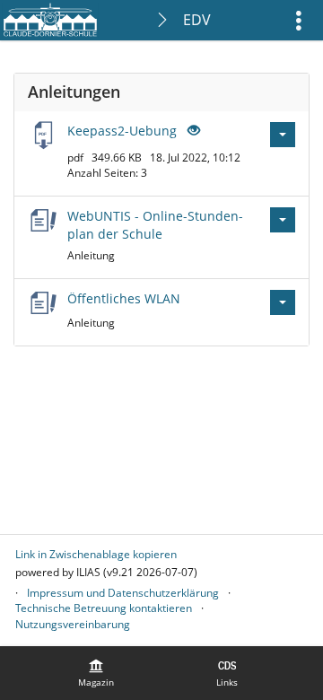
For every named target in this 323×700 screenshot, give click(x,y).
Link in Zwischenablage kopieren (96, 554)
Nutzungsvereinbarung (72, 624)
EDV (197, 20)
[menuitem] (96, 673)
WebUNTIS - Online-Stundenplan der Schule (155, 224)
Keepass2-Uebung (122, 130)
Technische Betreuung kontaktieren (103, 608)
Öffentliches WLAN (123, 298)
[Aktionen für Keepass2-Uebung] (282, 134)
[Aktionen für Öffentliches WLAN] (282, 302)
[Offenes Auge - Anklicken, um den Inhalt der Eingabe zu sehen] (192, 130)
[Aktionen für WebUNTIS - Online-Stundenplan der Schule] (282, 219)
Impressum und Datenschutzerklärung (123, 592)
